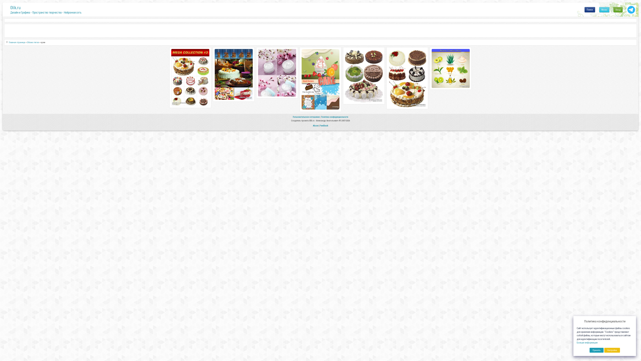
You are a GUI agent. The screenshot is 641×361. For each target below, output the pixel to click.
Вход (618, 9)
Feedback (324, 125)
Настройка (612, 350)
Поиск (590, 9)
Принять (597, 350)
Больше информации (587, 342)
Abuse (315, 125)
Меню (604, 9)
